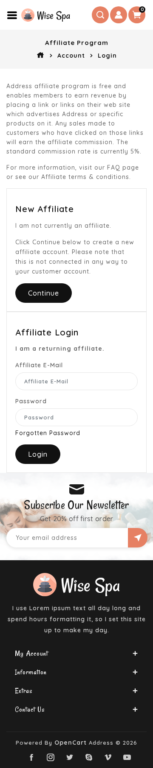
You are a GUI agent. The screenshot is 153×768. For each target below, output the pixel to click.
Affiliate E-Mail (39, 365)
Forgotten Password (47, 433)
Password (31, 401)
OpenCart (70, 742)
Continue (43, 293)
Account (71, 55)
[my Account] (118, 14)
